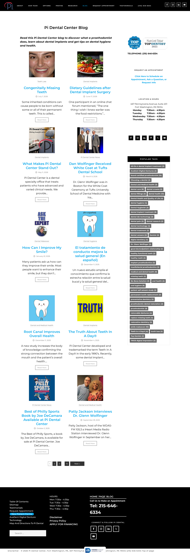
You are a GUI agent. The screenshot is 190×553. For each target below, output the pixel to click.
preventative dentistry (142, 299)
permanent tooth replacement (146, 295)
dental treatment (140, 230)
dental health (156, 194)
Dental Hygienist (140, 208)
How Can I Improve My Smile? (41, 250)
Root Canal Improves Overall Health (42, 334)
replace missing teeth (142, 318)
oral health (158, 281)
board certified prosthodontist (146, 175)
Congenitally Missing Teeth (42, 90)
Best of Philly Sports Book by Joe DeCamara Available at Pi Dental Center (42, 417)
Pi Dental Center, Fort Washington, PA (48, 551)
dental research (155, 221)
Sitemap (14, 505)
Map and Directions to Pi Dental (26, 523)
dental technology (140, 226)
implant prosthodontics (143, 263)
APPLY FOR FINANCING (64, 524)
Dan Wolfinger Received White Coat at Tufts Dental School (90, 168)
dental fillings (138, 194)
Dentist (154, 235)
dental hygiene (139, 203)
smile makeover (140, 327)
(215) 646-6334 (134, 551)
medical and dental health (144, 272)
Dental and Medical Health (41, 325)
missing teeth (138, 276)
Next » (77, 464)
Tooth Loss (41, 81)
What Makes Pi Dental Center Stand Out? (42, 166)
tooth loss (157, 331)
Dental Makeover (42, 241)
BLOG (109, 496)
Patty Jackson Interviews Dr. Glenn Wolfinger (90, 413)
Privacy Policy (58, 520)
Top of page (148, 551)
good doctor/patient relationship (147, 249)
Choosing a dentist (140, 180)
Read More (41, 120)
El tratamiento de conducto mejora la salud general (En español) (90, 254)
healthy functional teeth (143, 253)
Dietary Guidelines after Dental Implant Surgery (90, 90)
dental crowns (154, 189)
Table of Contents (19, 501)
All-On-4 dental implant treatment (147, 166)
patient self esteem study (143, 290)
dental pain (137, 221)
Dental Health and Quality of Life (147, 198)
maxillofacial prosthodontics (145, 267)
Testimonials (16, 508)
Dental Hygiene (90, 241)
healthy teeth (138, 258)
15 (67, 464)
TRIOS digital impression (143, 341)
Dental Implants (90, 81)
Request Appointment (21, 511)
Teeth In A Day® (139, 331)
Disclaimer (56, 517)
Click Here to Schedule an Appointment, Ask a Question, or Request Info (149, 79)
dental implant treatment (144, 212)
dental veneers (139, 235)
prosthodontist (139, 308)
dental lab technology (142, 217)
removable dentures (141, 313)
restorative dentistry (141, 322)
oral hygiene (138, 285)
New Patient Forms (22, 514)
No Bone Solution (140, 281)
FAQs (102, 496)
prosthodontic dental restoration (147, 304)
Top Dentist (137, 336)
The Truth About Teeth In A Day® (90, 334)
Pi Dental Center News (90, 157)
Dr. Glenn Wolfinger (141, 244)
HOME (93, 496)
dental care (137, 189)
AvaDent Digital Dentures (144, 171)
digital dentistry (139, 240)
